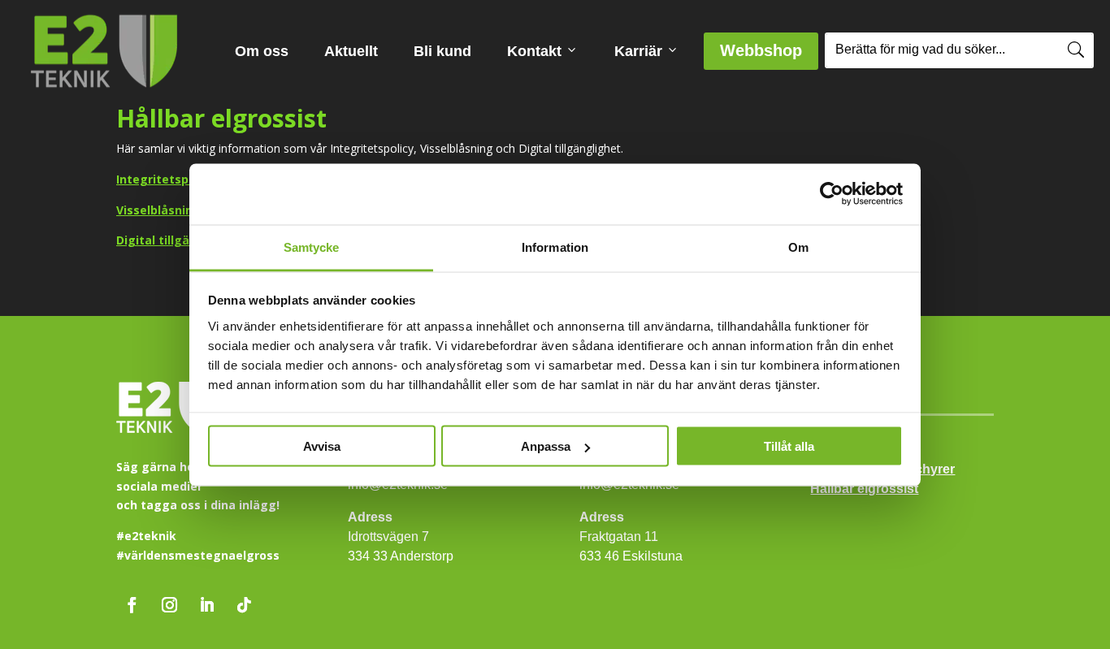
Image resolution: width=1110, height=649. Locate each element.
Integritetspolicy (165, 179)
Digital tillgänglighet (178, 240)
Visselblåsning (158, 210)
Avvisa (321, 446)
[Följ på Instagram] (169, 605)
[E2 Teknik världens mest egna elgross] (104, 51)
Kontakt (534, 51)
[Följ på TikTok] (243, 605)
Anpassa (545, 446)
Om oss (261, 51)
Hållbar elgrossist (864, 488)
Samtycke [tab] (312, 246)
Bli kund (442, 51)
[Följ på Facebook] (131, 605)
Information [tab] (555, 246)
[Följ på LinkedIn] (206, 605)
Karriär (638, 51)
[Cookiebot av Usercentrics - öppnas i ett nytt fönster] (832, 194)
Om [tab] (798, 246)
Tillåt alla (789, 446)
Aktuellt (351, 51)
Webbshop (769, 50)
